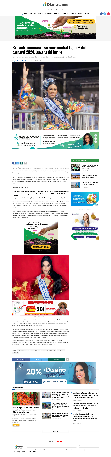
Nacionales (57, 14)
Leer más (16, 425)
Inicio (25, 14)
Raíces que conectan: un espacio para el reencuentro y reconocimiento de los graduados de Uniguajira (85, 405)
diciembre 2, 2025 (77, 410)
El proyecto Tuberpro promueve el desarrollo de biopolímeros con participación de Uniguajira (60, 415)
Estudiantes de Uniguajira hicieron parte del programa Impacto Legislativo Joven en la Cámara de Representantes (85, 395)
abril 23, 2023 (85, 179)
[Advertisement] (85, 260)
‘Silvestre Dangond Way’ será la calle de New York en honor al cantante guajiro (90, 166)
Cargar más (55, 431)
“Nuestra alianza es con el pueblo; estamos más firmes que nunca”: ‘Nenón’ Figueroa (90, 175)
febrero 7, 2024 (34, 61)
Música (87, 14)
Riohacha (15, 352)
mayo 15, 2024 (85, 170)
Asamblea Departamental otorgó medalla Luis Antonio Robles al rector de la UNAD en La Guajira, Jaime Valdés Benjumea (41, 194)
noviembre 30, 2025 (78, 423)
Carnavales (28, 350)
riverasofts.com (58, 441)
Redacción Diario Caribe (22, 61)
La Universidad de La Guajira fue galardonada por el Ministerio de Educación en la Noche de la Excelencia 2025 (85, 417)
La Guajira (33, 14)
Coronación (35, 350)
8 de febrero (21, 350)
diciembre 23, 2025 (34, 414)
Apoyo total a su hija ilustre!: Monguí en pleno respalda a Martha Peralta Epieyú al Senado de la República (40, 198)
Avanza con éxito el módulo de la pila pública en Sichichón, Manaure (90, 184)
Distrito (40, 14)
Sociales (73, 14)
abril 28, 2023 (85, 187)
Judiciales (65, 14)
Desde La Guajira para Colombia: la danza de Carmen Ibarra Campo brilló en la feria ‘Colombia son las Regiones (41, 191)
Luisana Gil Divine (51, 350)
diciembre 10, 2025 (57, 418)
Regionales (48, 14)
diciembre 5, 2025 (77, 400)
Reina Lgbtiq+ (60, 350)
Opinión (80, 14)
